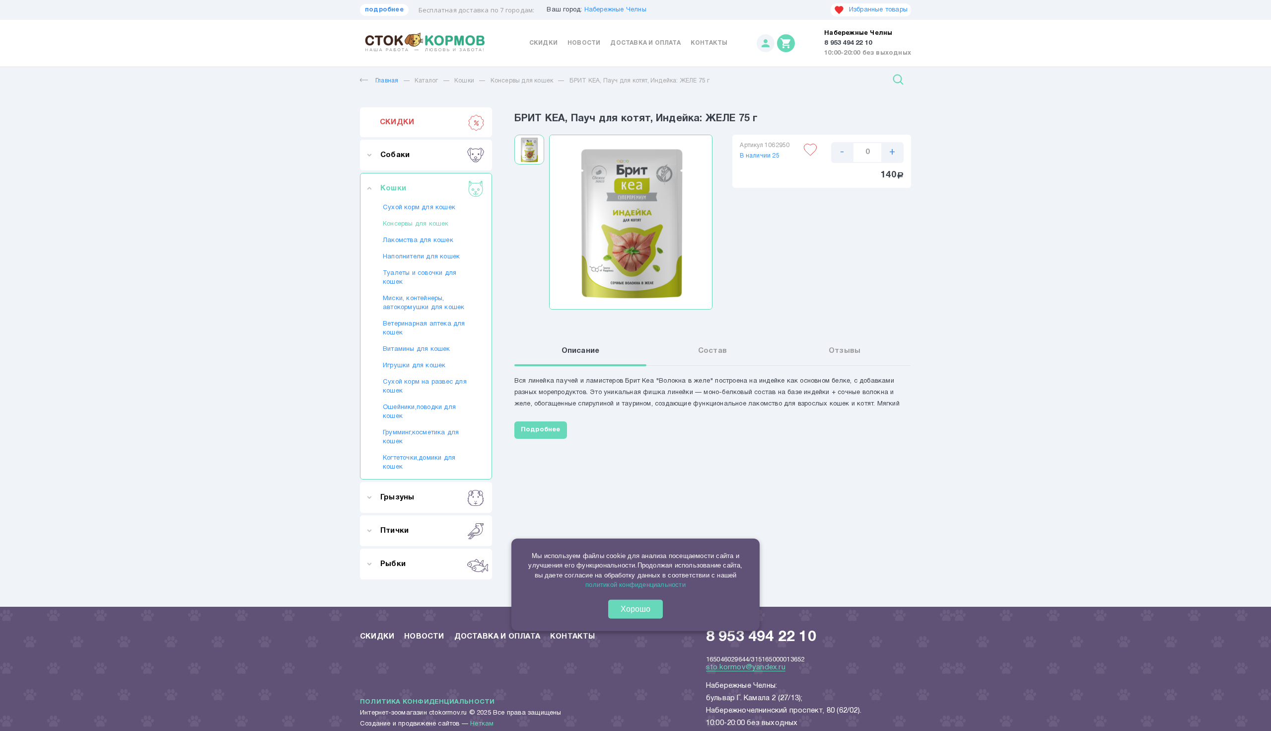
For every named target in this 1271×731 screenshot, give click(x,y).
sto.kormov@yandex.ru (745, 667)
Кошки (464, 80)
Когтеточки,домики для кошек (419, 462)
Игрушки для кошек (414, 366)
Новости (583, 43)
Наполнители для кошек (421, 257)
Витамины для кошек (416, 349)
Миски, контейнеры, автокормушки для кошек (423, 303)
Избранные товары (878, 10)
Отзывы (844, 350)
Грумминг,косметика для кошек (421, 437)
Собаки (395, 155)
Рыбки (393, 564)
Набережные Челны (615, 10)
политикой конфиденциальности (635, 584)
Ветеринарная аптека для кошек (424, 328)
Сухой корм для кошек (419, 208)
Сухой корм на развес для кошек (425, 386)
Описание (581, 350)
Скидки (543, 43)
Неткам (482, 724)
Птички (394, 530)
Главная (386, 80)
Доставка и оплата (645, 43)
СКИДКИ (397, 122)
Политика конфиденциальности (427, 702)
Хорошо (635, 609)
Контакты (709, 43)
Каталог (426, 80)
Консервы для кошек (522, 80)
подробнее (384, 10)
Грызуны (397, 497)
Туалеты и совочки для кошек (419, 277)
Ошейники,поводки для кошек (419, 412)
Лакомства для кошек (418, 241)
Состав (712, 350)
